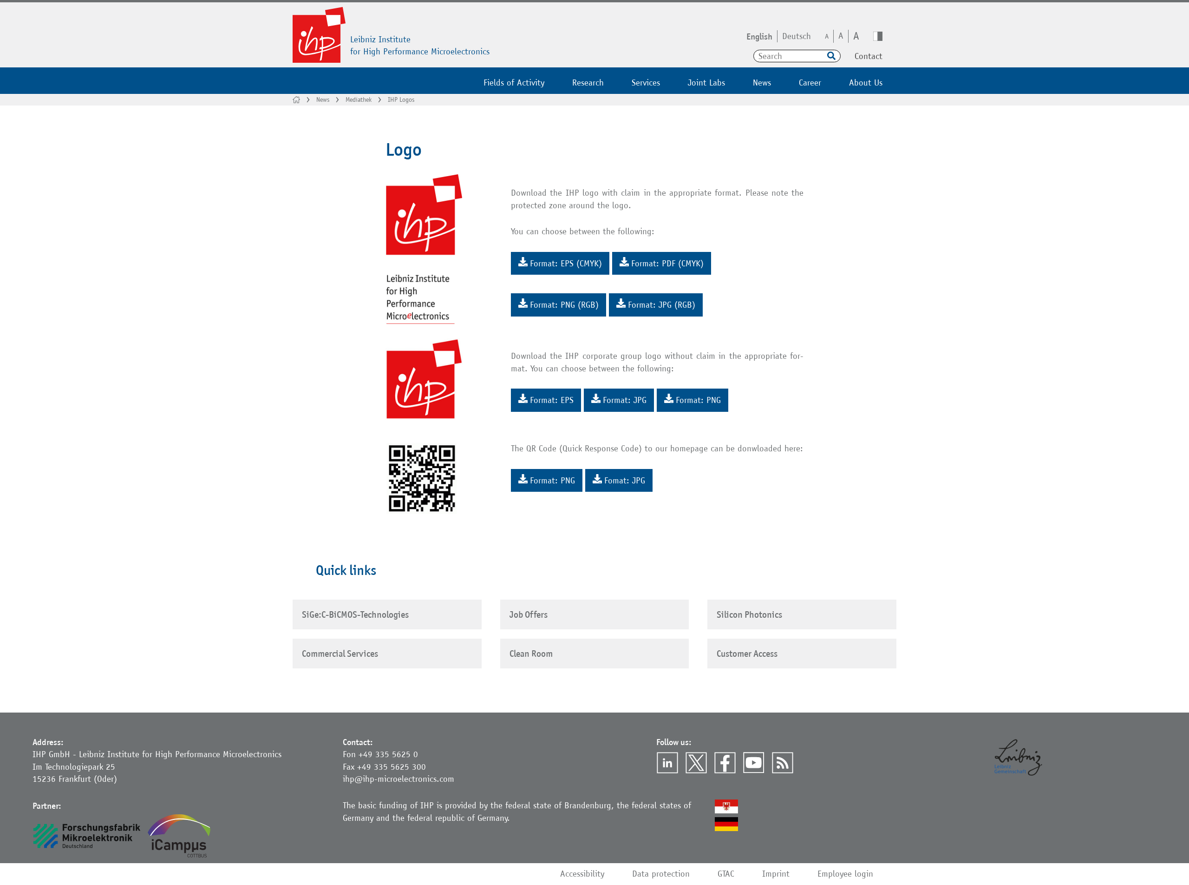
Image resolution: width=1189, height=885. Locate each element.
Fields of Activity (513, 82)
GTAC (726, 873)
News (762, 82)
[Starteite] (296, 100)
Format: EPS (552, 400)
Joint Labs (706, 82)
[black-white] (877, 36)
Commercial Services (340, 653)
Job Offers (529, 614)
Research (588, 82)
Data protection (661, 873)
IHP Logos (401, 100)
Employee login (845, 873)
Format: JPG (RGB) (661, 304)
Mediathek (359, 100)
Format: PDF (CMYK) (667, 263)
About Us (865, 82)
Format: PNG (698, 400)
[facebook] (725, 762)
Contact (868, 56)
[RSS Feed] (782, 762)
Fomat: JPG (624, 480)
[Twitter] (696, 762)
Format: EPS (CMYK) (566, 263)
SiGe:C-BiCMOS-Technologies (355, 614)
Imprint (776, 873)
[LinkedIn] (667, 762)
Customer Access (747, 653)
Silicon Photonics (749, 614)
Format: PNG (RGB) (564, 304)
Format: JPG (625, 400)
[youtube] (753, 762)
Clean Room (531, 653)
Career (810, 82)
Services (646, 82)
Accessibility (582, 873)
